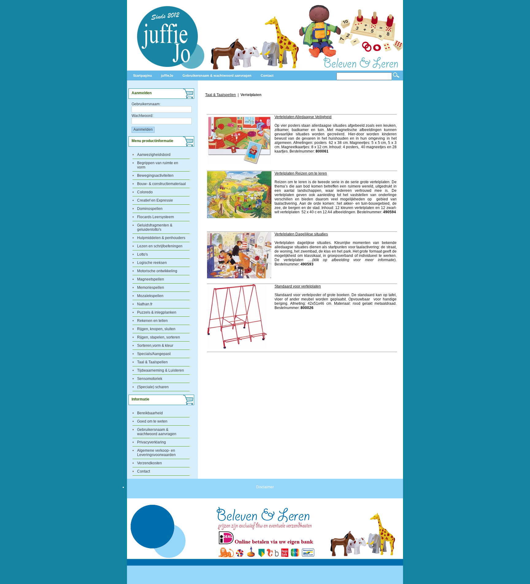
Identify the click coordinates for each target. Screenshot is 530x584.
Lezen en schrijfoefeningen (159, 246)
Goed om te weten (152, 421)
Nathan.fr (144, 304)
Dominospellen (150, 209)
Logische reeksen (152, 263)
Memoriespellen (150, 287)
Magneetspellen (150, 279)
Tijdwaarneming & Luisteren (160, 370)
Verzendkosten (149, 463)
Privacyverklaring (151, 442)
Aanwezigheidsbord (154, 155)
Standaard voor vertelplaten (298, 286)
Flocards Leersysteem (155, 217)
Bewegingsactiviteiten (155, 175)
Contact (143, 471)
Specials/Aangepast (154, 354)
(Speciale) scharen (153, 387)
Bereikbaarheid (150, 413)
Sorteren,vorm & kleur (155, 345)
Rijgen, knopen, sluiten (156, 329)
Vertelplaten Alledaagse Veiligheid (303, 117)
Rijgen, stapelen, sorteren (158, 337)
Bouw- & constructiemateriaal (161, 184)
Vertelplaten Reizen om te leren (301, 173)
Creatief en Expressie (155, 200)
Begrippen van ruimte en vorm (157, 165)
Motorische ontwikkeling (157, 271)
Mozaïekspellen (150, 296)
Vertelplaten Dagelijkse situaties (301, 234)
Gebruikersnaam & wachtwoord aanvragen (156, 431)
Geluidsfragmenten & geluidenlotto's (154, 227)
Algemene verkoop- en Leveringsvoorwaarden (156, 452)
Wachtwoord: (142, 116)
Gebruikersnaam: (146, 104)
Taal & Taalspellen (152, 362)
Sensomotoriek (149, 379)
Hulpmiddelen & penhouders (161, 238)
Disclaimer (265, 487)
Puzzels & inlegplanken (156, 312)
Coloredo (145, 192)
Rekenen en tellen (152, 321)
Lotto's (142, 254)
